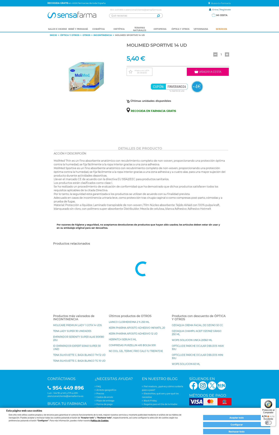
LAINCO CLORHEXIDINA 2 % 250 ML (129, 322)
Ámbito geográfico (106, 390)
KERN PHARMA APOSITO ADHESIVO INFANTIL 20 (137, 327)
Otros (86, 35)
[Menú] (274, 401)
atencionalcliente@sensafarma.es (143, 9)
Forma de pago (104, 404)
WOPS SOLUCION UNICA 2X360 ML (192, 340)
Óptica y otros (69, 35)
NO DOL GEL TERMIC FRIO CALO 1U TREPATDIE (136, 351)
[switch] (268, 423)
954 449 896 (116, 9)
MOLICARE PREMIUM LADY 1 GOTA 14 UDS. (77, 325)
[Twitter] (212, 385)
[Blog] (221, 385)
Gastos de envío (104, 397)
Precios (100, 393)
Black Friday (150, 400)
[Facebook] (193, 385)
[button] (215, 54)
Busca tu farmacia (67, 404)
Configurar (237, 424)
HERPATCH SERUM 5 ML (122, 339)
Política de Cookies (99, 420)
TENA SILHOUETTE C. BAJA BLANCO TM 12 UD (79, 355)
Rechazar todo (237, 431)
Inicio (53, 35)
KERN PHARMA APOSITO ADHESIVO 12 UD (133, 333)
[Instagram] (203, 385)
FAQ (98, 386)
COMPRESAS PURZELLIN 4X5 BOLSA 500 (132, 345)
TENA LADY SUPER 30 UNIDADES (72, 331)
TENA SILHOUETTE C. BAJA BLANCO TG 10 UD (79, 360)
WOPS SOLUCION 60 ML (186, 364)
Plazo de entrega (105, 400)
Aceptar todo (236, 417)
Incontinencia (102, 35)
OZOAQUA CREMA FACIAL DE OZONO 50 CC (197, 325)
